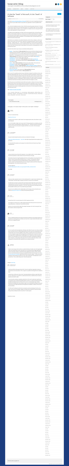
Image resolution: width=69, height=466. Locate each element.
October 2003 (47, 423)
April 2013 (46, 228)
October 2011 (47, 256)
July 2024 (46, 89)
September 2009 (47, 300)
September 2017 (47, 161)
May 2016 (46, 177)
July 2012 (46, 240)
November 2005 (47, 379)
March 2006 (47, 372)
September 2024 (47, 85)
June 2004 (46, 409)
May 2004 (46, 411)
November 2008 (47, 316)
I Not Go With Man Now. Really (13, 101)
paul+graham (19, 89)
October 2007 (47, 339)
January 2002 (47, 453)
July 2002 (46, 446)
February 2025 (47, 78)
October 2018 (47, 147)
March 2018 (47, 154)
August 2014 (47, 203)
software (11, 89)
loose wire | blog (15, 4)
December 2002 (47, 439)
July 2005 (46, 386)
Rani (11, 213)
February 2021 (47, 119)
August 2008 (47, 321)
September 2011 (47, 258)
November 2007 (47, 337)
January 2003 (47, 437)
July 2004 (46, 407)
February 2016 (47, 180)
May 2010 (46, 286)
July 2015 (46, 189)
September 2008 (47, 319)
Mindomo (35, 65)
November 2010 (47, 275)
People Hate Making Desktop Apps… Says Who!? (16, 139)
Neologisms (14, 93)
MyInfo (11, 62)
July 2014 (46, 205)
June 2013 (46, 224)
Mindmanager (12, 65)
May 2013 (46, 226)
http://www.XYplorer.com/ (16, 190)
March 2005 (47, 393)
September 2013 (47, 219)
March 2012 (47, 247)
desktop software (38, 92)
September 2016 (47, 170)
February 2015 (47, 196)
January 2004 (47, 418)
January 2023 (47, 103)
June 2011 (46, 263)
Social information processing (32, 93)
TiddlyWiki (37, 60)
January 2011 (47, 272)
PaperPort (11, 70)
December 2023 (47, 96)
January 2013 (47, 231)
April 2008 (46, 328)
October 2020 (47, 126)
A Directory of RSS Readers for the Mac (51, 47)
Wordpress (60, 463)
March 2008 (47, 330)
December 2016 (47, 166)
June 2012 (46, 242)
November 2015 (47, 184)
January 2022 (47, 110)
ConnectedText (12, 60)
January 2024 (47, 94)
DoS (41, 92)
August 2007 (47, 342)
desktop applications (31, 92)
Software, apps (17, 92)
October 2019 (47, 145)
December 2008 (47, 314)
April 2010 (46, 288)
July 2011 (46, 261)
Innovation (12, 92)
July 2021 (46, 115)
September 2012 (47, 237)
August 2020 (47, 129)
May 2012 (46, 244)
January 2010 (47, 293)
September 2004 (47, 404)
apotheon (12, 244)
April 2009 (46, 307)
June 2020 (46, 133)
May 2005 (46, 390)
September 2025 (47, 73)
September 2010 (47, 279)
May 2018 (46, 152)
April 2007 (46, 349)
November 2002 (47, 441)
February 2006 (47, 374)
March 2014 (47, 210)
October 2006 (47, 360)
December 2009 (47, 295)
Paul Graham (25, 93)
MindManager (10, 93)
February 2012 (47, 249)
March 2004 (47, 414)
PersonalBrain (12, 64)
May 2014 (46, 207)
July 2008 (46, 323)
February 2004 (47, 416)
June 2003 (46, 430)
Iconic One (50, 463)
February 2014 (47, 212)
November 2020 (47, 124)
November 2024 (47, 82)
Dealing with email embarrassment (50, 61)
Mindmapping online (38, 101)
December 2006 (47, 356)
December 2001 (47, 455)
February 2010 (47, 291)
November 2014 (47, 200)
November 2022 (47, 105)
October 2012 (47, 235)
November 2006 (47, 358)
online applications (20, 93)
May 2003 (46, 432)
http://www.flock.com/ (12, 117)
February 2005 (47, 395)
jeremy (10, 18)
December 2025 (47, 71)
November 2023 (47, 98)
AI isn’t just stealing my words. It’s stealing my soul (53, 41)
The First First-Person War (49, 64)
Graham (11, 110)
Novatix (37, 56)
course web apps (24, 92)
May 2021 (46, 117)
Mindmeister (31, 65)
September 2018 (47, 149)
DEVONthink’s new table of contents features (52, 50)
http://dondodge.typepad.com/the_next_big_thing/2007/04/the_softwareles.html (22, 166)
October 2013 (47, 217)
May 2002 (46, 448)
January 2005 (47, 397)
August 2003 (47, 427)
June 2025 (46, 75)
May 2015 (46, 193)
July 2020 (46, 131)
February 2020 (47, 140)
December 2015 (47, 182)
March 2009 (47, 309)
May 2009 (46, 305)
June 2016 (46, 175)
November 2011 (47, 254)
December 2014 (47, 198)
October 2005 (47, 381)
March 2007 (47, 351)
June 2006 (46, 367)
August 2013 (47, 221)
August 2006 (47, 363)
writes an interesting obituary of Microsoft (19, 21)
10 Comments (41, 18)
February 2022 (47, 108)
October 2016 (47, 168)
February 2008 (47, 332)
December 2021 (47, 112)
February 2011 (47, 270)
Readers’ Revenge (48, 53)
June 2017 (46, 163)
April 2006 (46, 370)
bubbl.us (27, 65)
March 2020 (47, 138)
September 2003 (47, 425)
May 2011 (46, 265)
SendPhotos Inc (12, 57)
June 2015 (46, 191)
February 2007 (47, 353)
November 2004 (47, 400)
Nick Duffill (12, 225)
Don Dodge (12, 149)
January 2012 (47, 251)
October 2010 (47, 277)
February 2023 (47, 101)
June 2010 (46, 284)
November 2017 (47, 159)
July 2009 (46, 302)
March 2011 (47, 268)
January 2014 (47, 214)
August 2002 (47, 444)
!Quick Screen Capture (13, 69)
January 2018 (47, 156)
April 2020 (46, 136)
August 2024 (47, 87)
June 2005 (46, 388)
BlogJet (11, 51)
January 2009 (47, 312)
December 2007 (47, 335)
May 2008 (46, 326)
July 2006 (46, 365)
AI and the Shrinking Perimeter (50, 56)
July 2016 (46, 173)
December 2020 (47, 122)
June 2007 (46, 346)
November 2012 (47, 233)
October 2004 (47, 402)
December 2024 (47, 80)
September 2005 (47, 383)
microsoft (14, 89)
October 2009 (47, 298)
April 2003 (46, 434)
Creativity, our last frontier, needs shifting (51, 58)
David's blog (13, 262)
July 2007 (46, 344)
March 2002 (47, 451)
